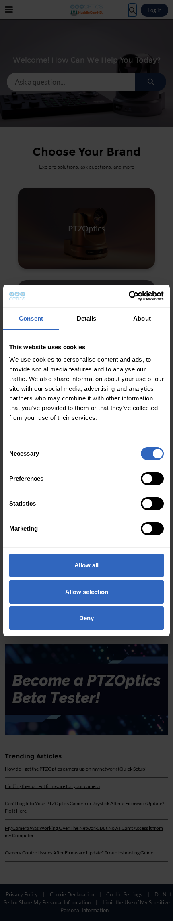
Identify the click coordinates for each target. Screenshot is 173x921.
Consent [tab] (31, 318)
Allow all (86, 565)
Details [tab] (87, 318)
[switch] (152, 478)
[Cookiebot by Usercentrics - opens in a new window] (128, 296)
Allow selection (86, 591)
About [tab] (142, 318)
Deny (86, 618)
